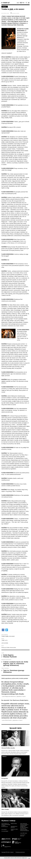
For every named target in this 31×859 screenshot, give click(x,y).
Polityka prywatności (20, 852)
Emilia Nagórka (8, 655)
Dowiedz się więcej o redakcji (14, 830)
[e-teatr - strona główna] (5, 2)
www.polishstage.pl (4, 831)
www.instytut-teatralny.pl (22, 835)
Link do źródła (4, 643)
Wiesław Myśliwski (10, 657)
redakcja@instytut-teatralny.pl (14, 827)
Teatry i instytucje (5, 668)
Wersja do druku (15, 13)
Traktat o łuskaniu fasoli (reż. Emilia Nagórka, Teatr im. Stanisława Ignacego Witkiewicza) (15, 663)
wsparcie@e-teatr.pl (23, 833)
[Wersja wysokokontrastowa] (21, 2)
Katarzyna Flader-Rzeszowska (8, 647)
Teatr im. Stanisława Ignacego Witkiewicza (13, 671)
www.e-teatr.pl (3, 829)
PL (23, 2)
